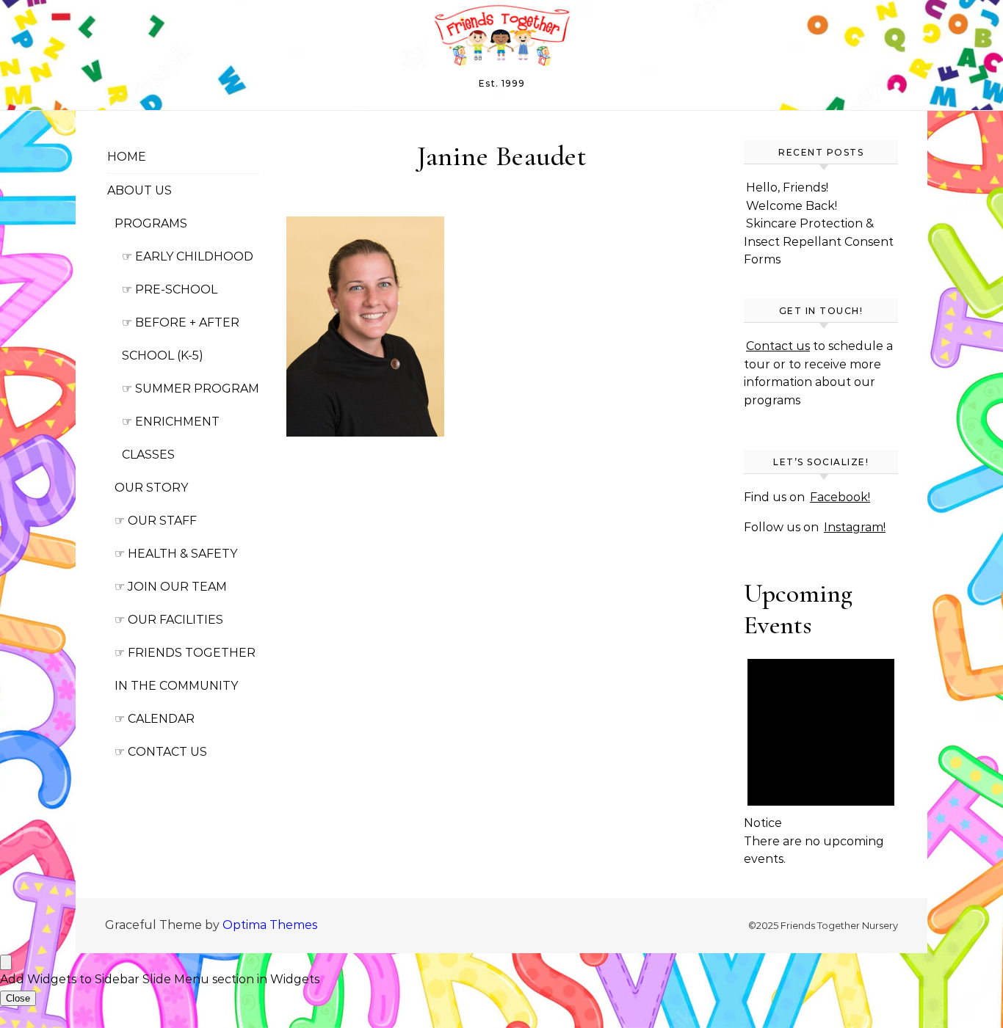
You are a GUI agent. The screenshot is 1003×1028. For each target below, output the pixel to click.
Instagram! (855, 527)
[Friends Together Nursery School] (501, 38)
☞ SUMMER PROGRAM (190, 388)
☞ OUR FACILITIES (169, 620)
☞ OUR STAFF (156, 521)
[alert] (821, 755)
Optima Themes (269, 925)
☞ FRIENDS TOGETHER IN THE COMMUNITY (185, 669)
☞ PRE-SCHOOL (169, 289)
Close (18, 998)
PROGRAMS (151, 223)
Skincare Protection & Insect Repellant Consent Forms (819, 241)
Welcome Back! (791, 206)
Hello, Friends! (787, 187)
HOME (126, 157)
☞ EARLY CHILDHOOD (187, 256)
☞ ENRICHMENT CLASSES (171, 438)
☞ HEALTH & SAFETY (176, 554)
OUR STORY (151, 488)
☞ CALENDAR (155, 719)
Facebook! (840, 497)
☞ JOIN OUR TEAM (171, 587)
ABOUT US (139, 190)
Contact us (778, 346)
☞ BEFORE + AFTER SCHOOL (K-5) (180, 339)
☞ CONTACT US (161, 752)
